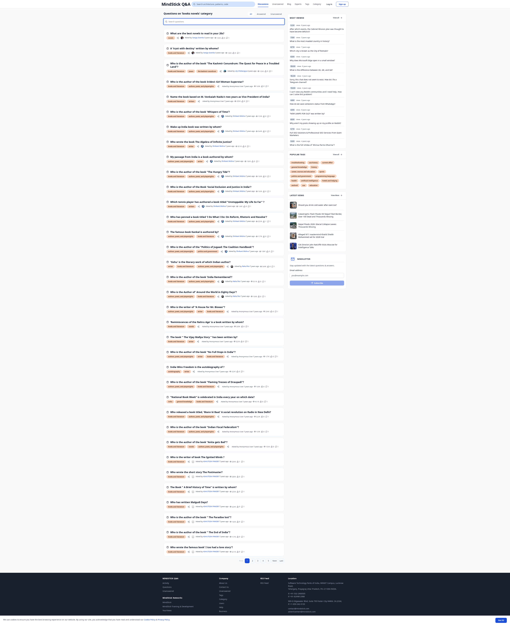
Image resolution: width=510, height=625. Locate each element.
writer (191, 146)
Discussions (263, 4)
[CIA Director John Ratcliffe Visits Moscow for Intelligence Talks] (293, 246)
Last (281, 560)
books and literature (176, 53)
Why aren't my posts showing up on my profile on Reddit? (315, 123)
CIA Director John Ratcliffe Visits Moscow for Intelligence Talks (317, 245)
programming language (325, 176)
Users (221, 603)
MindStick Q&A (176, 4)
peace (191, 71)
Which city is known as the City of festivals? (309, 51)
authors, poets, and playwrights (201, 86)
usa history (313, 163)
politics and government (207, 251)
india (170, 401)
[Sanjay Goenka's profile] (182, 37)
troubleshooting (298, 163)
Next (275, 560)
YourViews (167, 610)
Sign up (342, 4)
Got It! (501, 620)
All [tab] (251, 14)
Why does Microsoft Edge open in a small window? (312, 60)
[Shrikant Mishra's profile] (222, 116)
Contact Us (224, 587)
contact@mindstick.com (298, 608)
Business (223, 611)
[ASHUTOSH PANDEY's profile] (193, 461)
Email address (296, 270)
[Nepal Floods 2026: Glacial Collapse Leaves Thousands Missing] (293, 225)
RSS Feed (264, 583)
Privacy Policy (164, 619)
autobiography (174, 371)
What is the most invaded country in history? (310, 41)
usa (303, 185)
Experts (298, 4)
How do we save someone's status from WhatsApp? (312, 104)
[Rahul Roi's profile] (231, 266)
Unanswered (277, 4)
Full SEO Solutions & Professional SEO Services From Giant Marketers (315, 134)
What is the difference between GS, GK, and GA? (311, 70)
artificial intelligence (309, 181)
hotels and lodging (329, 181)
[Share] (177, 38)
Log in (329, 4)
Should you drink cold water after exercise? (317, 205)
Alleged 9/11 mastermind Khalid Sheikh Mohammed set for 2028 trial (316, 235)
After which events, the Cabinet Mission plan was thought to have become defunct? (317, 30)
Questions (167, 587)
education (314, 185)
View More (335, 195)
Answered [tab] (261, 14)
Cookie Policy (149, 619)
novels (170, 38)
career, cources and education (303, 172)
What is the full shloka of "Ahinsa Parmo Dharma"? (312, 145)
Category (317, 4)
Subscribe (318, 283)
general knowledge (184, 401)
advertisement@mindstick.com (302, 611)
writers (191, 101)
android (295, 185)
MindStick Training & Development (178, 606)
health (294, 181)
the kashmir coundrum (207, 71)
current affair (327, 163)
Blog (289, 4)
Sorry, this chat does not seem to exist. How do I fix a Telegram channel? (313, 80)
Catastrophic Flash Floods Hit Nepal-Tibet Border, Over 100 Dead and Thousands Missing (320, 215)
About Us (223, 583)
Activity (166, 583)
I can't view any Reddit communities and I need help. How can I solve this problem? (316, 93)
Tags (307, 4)
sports (321, 172)
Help (221, 607)
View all (336, 18)
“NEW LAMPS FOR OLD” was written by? (307, 113)
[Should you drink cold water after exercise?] (293, 205)
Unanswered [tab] (276, 14)
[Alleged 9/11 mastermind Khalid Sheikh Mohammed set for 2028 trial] (293, 235)
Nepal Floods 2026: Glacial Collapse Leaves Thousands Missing (317, 225)
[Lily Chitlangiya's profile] (224, 71)
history (314, 167)
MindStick (167, 602)
